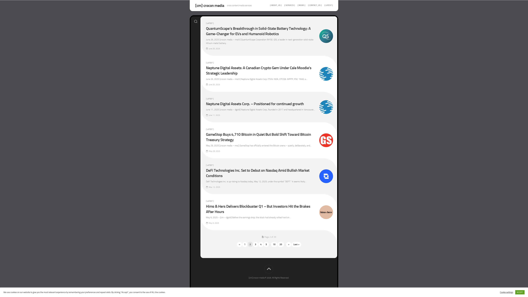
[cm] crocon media (209, 5)
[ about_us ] (276, 5)
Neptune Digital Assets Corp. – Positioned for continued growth (255, 104)
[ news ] (301, 5)
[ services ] (289, 5)
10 (274, 244)
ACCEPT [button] (520, 292)
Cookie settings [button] (506, 292)
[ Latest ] (328, 5)
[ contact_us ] (315, 5)
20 (281, 244)
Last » (296, 244)
